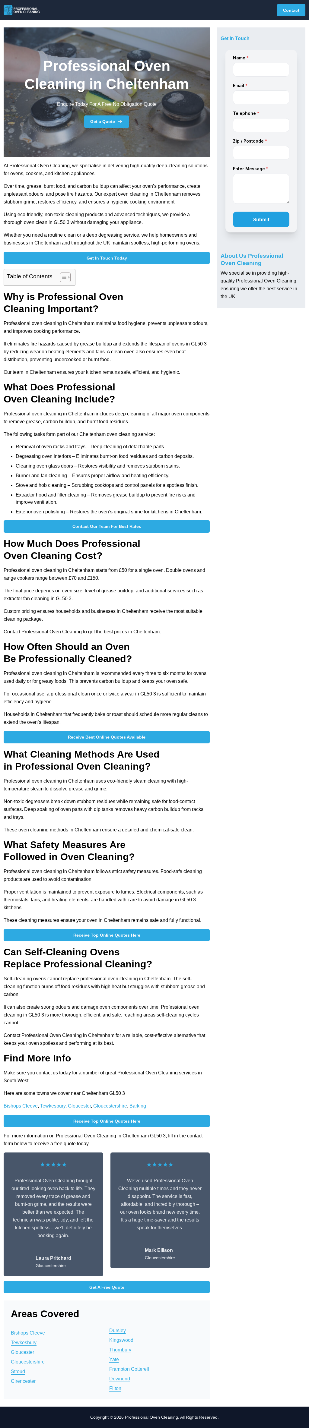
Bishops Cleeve (21, 1105)
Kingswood (121, 1340)
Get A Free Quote (106, 1287)
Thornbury (120, 1349)
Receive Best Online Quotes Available (106, 737)
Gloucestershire (110, 1105)
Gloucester (79, 1105)
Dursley (117, 1330)
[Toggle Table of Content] (62, 277)
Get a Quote (102, 121)
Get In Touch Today (107, 258)
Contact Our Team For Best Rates (106, 526)
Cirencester (23, 1381)
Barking (137, 1105)
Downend (119, 1378)
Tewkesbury (52, 1105)
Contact (291, 10)
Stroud (18, 1371)
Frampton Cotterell (129, 1369)
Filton (115, 1388)
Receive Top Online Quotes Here (106, 935)
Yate (114, 1359)
